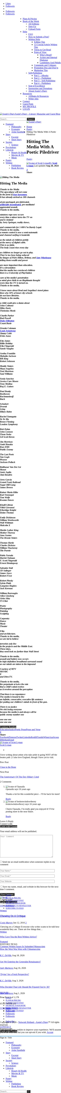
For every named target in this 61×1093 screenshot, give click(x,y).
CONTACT (5, 1027)
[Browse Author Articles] (11, 742)
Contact (26, 101)
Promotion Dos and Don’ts (46, 68)
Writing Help (34, 39)
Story (8, 134)
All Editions (33, 24)
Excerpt (14, 137)
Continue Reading (8, 727)
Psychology (11, 147)
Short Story (16, 139)
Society (9, 142)
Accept (50, 1032)
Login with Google (8, 826)
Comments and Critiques (45, 65)
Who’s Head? (46, 55)
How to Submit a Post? (38, 37)
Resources (27, 93)
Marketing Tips (41, 70)
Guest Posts (28, 104)
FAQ (30, 34)
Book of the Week (31, 21)
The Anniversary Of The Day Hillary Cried (19, 777)
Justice (12, 729)
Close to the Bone (8, 767)
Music (14, 157)
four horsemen (20, 194)
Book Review (17, 168)
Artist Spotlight (18, 132)
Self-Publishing (35, 73)
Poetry (8, 160)
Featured (9, 124)
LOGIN (26, 109)
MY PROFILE (29, 106)
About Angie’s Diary (37, 91)
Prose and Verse (33, 729)
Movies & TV (17, 155)
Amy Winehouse (43, 257)
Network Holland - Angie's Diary (33, 1022)
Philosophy (16, 126)
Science (14, 145)
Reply (8, 799)
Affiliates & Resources (38, 96)
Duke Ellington (7, 321)
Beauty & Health (19, 152)
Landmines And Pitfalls (50, 62)
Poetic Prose (20, 729)
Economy (15, 129)
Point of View (40, 52)
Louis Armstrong (8, 331)
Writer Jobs (33, 99)
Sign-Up (32, 26)
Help (25, 31)
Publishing (16, 165)
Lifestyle (9, 150)
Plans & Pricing (30, 18)
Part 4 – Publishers (42, 83)
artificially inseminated (10, 204)
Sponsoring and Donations (40, 88)
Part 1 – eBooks (41, 75)
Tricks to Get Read (42, 49)
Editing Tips (39, 42)
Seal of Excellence (36, 86)
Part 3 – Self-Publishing (44, 80)
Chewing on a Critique (13, 915)
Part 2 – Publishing (42, 78)
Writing (9, 163)
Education (4, 729)
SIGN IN (4, 992)
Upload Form (34, 29)
